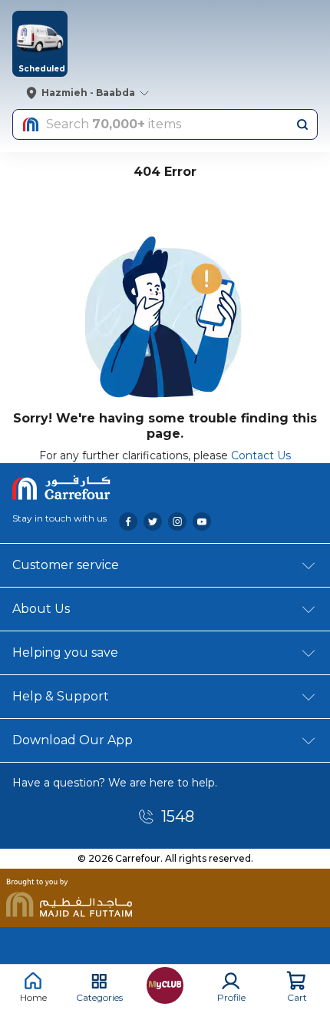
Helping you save (65, 652)
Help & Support (60, 696)
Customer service (65, 565)
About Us (41, 608)
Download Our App (72, 740)
